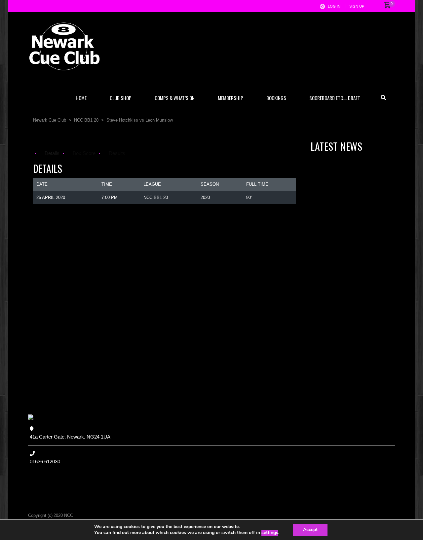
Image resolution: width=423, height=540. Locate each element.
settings (269, 533)
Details (52, 153)
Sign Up (356, 6)
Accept (310, 529)
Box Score (84, 153)
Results (117, 153)
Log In (334, 6)
